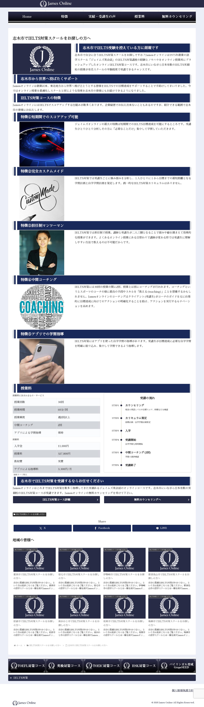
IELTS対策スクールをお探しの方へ (30, 514)
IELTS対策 (20, 677)
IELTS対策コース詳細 (56, 499)
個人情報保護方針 (182, 690)
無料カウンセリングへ (147, 499)
